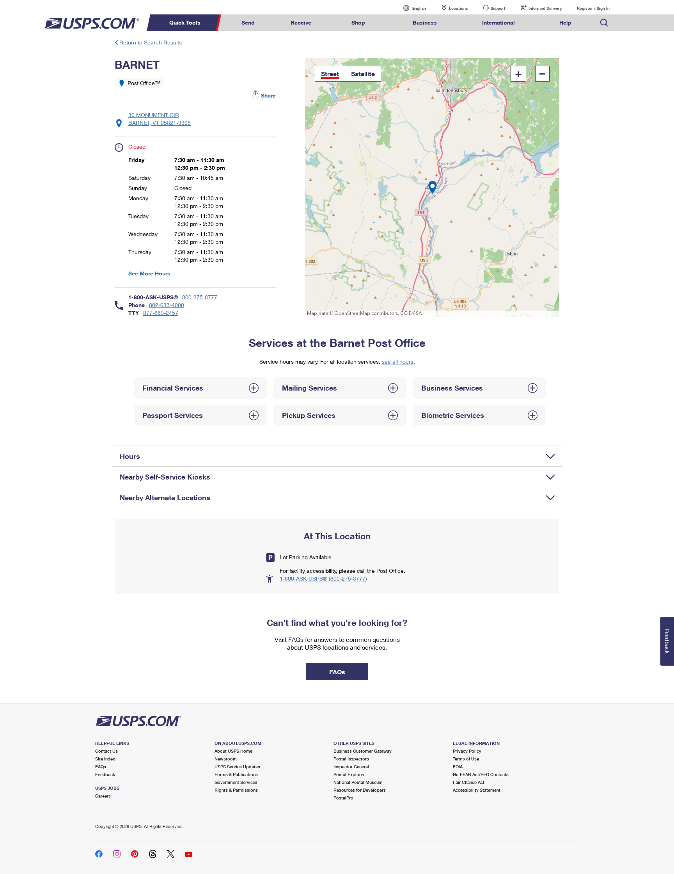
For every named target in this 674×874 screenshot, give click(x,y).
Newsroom (226, 758)
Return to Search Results (150, 42)
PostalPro (343, 797)
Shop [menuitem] (358, 22)
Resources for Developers (359, 789)
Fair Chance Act (468, 782)
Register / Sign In (593, 8)
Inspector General (351, 766)
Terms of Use (466, 758)
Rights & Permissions (236, 789)
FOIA (458, 766)
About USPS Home (233, 750)
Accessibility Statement (476, 789)
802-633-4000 (166, 305)
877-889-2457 (160, 312)
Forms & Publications (236, 774)
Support (498, 8)
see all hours (397, 361)
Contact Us (106, 750)
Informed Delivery (545, 8)
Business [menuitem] (425, 22)
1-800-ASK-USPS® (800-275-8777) (323, 578)
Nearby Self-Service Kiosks (165, 477)
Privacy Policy (467, 750)
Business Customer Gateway (362, 750)
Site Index (105, 758)
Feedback (105, 774)
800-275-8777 (199, 297)
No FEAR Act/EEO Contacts (481, 774)
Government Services (236, 782)
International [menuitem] (498, 22)
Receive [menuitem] (301, 22)
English (411, 8)
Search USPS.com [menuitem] (604, 22)
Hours (130, 456)
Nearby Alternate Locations (165, 497)
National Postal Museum (358, 782)
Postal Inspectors (351, 758)
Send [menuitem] (248, 22)
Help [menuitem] (565, 22)
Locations (458, 8)
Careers (103, 795)
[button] (264, 95)
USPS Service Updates (237, 766)
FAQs (100, 766)
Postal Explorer (349, 774)
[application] (432, 187)
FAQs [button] (337, 671)
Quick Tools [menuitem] (184, 22)
